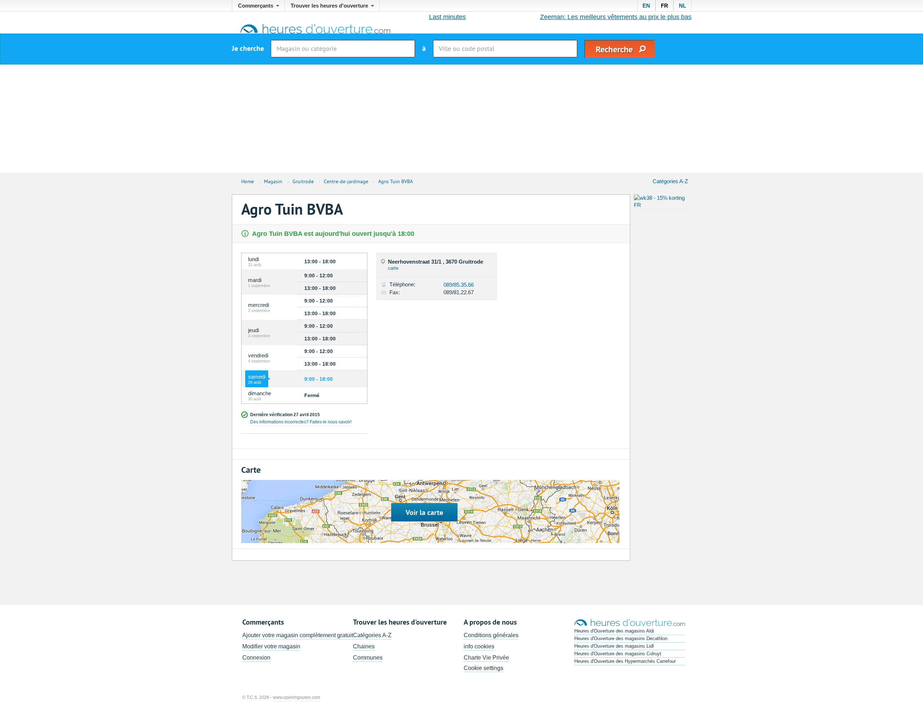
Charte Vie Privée (486, 658)
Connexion (256, 658)
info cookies (479, 646)
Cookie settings (483, 668)
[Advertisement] (461, 118)
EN (646, 6)
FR (664, 6)
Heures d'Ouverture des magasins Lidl (614, 646)
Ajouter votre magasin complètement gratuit (297, 635)
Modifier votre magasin (271, 646)
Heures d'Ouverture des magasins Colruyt (617, 653)
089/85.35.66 (458, 285)
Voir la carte (424, 512)
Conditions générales (491, 635)
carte (393, 268)
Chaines (364, 646)
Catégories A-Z (670, 181)
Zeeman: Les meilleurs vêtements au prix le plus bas (616, 17)
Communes (368, 658)
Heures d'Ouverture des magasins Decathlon (620, 638)
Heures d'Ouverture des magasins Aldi (614, 631)
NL (682, 6)
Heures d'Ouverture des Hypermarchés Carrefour (625, 661)
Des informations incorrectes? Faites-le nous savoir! (301, 421)
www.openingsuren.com (296, 697)
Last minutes (447, 17)
